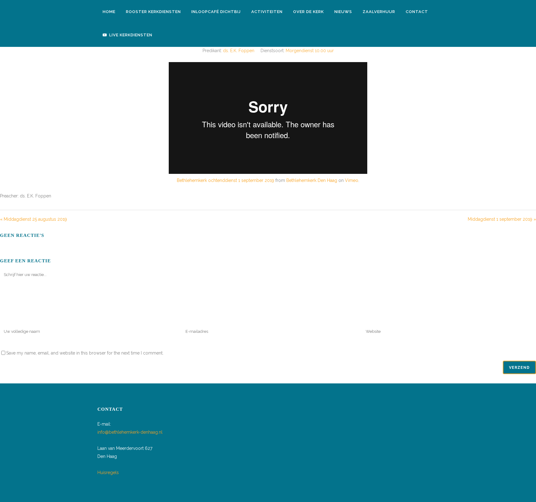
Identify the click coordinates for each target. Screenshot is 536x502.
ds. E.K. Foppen (238, 50)
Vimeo (351, 180)
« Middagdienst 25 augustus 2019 (33, 219)
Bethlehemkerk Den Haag (311, 180)
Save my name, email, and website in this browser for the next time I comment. (84, 352)
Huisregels (108, 472)
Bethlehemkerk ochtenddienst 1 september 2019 (225, 180)
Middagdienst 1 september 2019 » (502, 219)
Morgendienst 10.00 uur (310, 50)
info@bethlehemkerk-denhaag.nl (130, 432)
